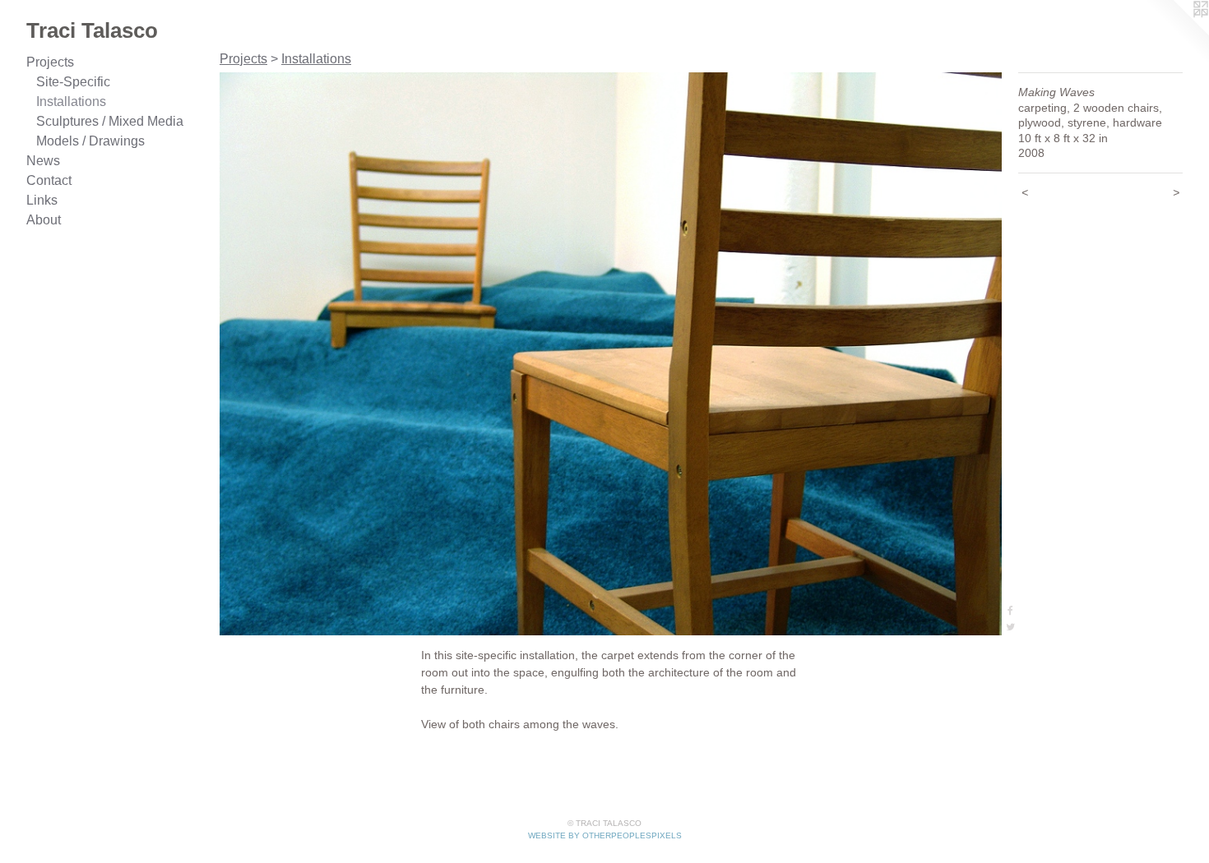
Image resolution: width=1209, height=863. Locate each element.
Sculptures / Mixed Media (109, 121)
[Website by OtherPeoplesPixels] (1176, 33)
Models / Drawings (90, 141)
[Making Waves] (611, 353)
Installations (71, 101)
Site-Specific (73, 82)
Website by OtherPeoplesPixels (605, 835)
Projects (50, 62)
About (43, 220)
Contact (49, 180)
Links (42, 200)
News (43, 161)
